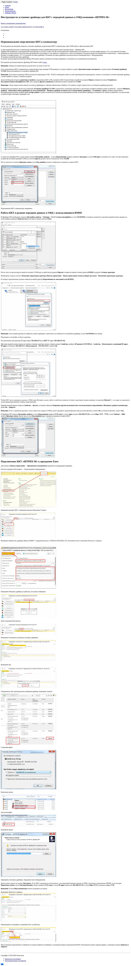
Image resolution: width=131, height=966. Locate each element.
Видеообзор (9, 9)
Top (2, 964)
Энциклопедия (10, 11)
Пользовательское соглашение (15, 961)
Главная (7, 5)
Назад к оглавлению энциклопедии (13, 23)
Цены (7, 7)
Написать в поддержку (13, 959)
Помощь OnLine (10, 13)
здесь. (45, 62)
